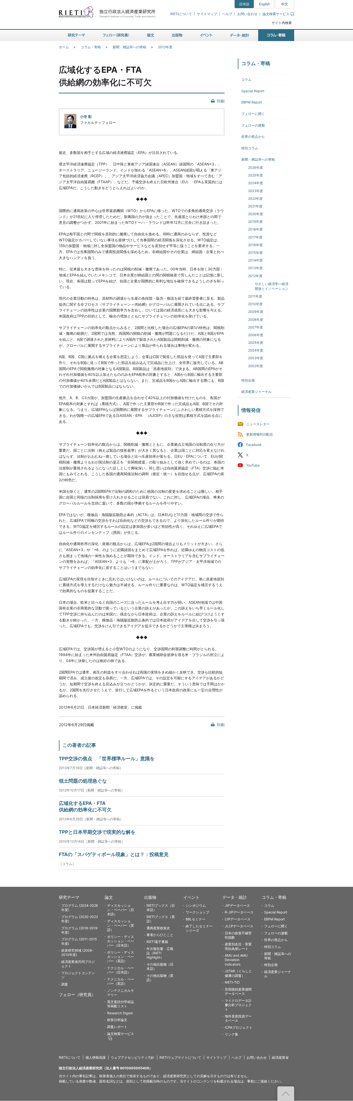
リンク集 (231, 1034)
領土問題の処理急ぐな (83, 781)
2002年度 (255, 366)
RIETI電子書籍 (157, 942)
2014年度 (255, 260)
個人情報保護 (95, 1057)
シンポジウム (196, 905)
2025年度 (255, 175)
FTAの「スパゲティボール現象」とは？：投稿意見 (114, 854)
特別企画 (248, 380)
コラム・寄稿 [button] (276, 35)
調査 (64, 984)
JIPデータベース (237, 905)
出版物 (150, 897)
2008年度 (255, 319)
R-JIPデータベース (239, 912)
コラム (246, 79)
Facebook (254, 445)
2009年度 (255, 312)
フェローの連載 (253, 125)
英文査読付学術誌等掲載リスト (120, 1004)
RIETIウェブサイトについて (180, 1057)
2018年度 (255, 229)
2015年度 (255, 252)
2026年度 (255, 167)
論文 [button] (150, 35)
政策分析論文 (117, 1020)
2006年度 (255, 335)
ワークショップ (197, 912)
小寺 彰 (86, 116)
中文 (284, 4)
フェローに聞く (253, 114)
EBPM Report (251, 102)
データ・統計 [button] (239, 35)
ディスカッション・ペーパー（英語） (120, 925)
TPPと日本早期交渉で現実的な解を (97, 832)
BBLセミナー (195, 919)
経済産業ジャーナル (256, 391)
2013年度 (255, 268)
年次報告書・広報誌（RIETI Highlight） (159, 953)
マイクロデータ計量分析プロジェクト (238, 1004)
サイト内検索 (282, 23)
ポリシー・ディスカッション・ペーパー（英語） (120, 956)
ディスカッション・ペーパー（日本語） (120, 909)
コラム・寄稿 (91, 47)
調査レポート (117, 1027)
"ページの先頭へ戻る (285, 1093)
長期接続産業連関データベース (238, 991)
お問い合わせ (247, 14)
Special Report (252, 91)
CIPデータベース (237, 919)
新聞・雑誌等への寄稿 (129, 47)
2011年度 (255, 296)
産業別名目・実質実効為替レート (238, 946)
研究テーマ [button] (76, 35)
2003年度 (255, 358)
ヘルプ (227, 14)
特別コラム (249, 148)
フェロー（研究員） (77, 994)
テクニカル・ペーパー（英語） (120, 981)
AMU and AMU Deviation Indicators (236, 959)
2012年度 (165, 47)
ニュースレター (258, 424)
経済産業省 (280, 1057)
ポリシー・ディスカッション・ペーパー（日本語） (120, 941)
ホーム (64, 47)
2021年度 (255, 206)
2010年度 (255, 304)
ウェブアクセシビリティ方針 (132, 1057)
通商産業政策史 (158, 928)
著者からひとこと (159, 935)
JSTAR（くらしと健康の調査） (238, 973)
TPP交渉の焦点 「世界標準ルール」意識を (107, 758)
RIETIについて (181, 14)
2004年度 (255, 350)
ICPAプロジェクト (238, 1027)
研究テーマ (69, 897)
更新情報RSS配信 (259, 434)
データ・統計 (234, 897)
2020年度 (255, 214)
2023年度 (255, 191)
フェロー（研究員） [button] (116, 35)
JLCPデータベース (239, 926)
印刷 (221, 101)
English (264, 4)
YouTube (253, 465)
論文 (109, 897)
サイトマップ (207, 14)
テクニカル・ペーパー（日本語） (120, 970)
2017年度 (255, 237)
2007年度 (255, 327)
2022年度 (255, 198)
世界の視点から (253, 136)
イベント (191, 897)
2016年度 (255, 245)
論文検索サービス (275, 14)
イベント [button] (206, 35)
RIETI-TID (232, 982)
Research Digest (120, 1013)
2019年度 (255, 221)
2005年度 (255, 343)
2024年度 (255, 183)
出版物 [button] (177, 35)
